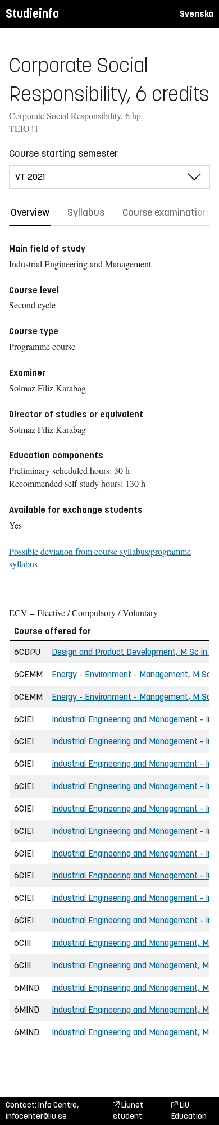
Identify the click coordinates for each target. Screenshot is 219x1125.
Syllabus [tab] (85, 212)
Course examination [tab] (165, 212)
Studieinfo (32, 13)
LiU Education (189, 1110)
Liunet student (128, 1110)
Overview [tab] (30, 212)
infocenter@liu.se (36, 1116)
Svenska (196, 13)
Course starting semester (63, 153)
